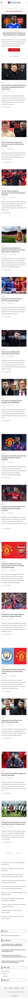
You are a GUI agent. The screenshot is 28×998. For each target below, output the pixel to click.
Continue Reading (14, 49)
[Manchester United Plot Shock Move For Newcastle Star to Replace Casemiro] (14, 493)
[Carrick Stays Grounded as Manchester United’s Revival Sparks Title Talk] (14, 177)
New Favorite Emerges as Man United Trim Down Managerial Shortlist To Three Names (14, 87)
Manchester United (12, 8)
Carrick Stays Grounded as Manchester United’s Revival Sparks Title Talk (13, 193)
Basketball (16, 988)
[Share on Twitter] (14, 57)
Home (3, 8)
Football (10, 988)
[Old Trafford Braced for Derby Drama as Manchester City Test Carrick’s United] (14, 656)
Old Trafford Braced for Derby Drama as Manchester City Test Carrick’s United (13, 671)
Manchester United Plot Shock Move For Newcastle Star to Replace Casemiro (13, 508)
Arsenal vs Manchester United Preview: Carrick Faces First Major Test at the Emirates (13, 565)
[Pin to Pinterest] (16, 57)
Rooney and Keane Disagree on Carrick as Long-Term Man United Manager (13, 144)
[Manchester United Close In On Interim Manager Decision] (14, 707)
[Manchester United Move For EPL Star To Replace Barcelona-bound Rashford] (14, 442)
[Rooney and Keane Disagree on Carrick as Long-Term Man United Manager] (14, 128)
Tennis (22, 988)
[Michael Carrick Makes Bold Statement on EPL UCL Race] (14, 338)
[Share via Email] (17, 57)
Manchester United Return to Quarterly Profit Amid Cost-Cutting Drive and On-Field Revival (13, 250)
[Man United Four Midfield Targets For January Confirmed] (14, 760)
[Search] (26, 2)
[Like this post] (10, 57)
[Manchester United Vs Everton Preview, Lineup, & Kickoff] (14, 285)
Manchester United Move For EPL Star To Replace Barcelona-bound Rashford (14, 458)
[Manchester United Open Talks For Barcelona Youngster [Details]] (14, 601)
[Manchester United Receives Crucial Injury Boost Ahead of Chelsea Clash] (14, 809)
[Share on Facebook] (12, 57)
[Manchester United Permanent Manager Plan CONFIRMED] (14, 387)
